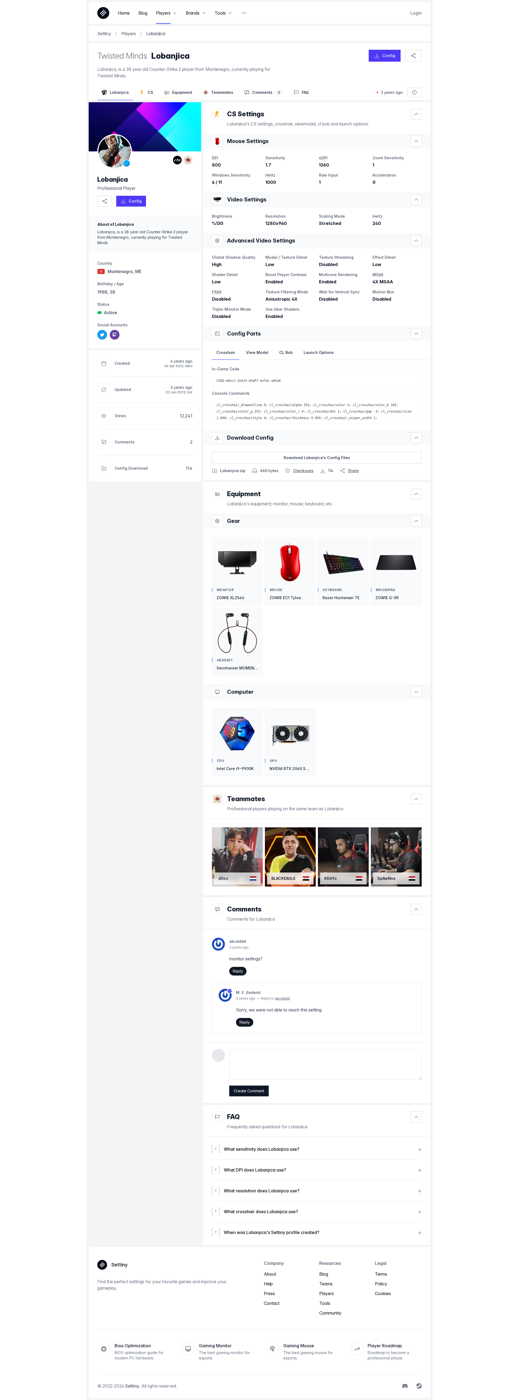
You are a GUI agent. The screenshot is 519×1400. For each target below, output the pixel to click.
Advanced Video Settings (261, 240)
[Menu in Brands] (204, 13)
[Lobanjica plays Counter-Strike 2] (177, 160)
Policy (381, 1283)
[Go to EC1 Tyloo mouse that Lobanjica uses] (217, 141)
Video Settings (247, 199)
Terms (381, 1274)
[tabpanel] (317, 395)
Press (269, 1293)
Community (330, 1313)
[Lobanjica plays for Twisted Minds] (188, 160)
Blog (323, 1274)
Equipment (244, 494)
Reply (238, 971)
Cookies (383, 1293)
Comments (244, 909)
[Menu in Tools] (230, 13)
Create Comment (249, 1091)
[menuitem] (102, 335)
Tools (324, 1303)
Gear (233, 521)
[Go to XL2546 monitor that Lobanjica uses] (217, 199)
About (270, 1274)
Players (326, 1293)
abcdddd (282, 998)
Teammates (246, 799)
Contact (272, 1303)
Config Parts (244, 333)
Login (416, 13)
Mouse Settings (248, 141)
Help (268, 1283)
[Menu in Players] (175, 13)
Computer (240, 692)
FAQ (233, 1117)
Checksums (303, 470)
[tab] (225, 352)
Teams (325, 1283)
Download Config (250, 437)
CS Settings (245, 114)
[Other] (244, 13)
